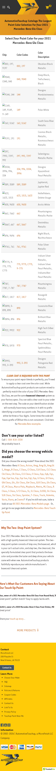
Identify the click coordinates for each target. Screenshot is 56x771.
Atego (7, 469)
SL (28, 491)
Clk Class (16, 474)
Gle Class (30, 482)
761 (18, 246)
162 (18, 123)
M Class (9, 486)
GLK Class (41, 482)
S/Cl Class (21, 491)
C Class (22, 469)
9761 (24, 246)
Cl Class (31, 469)
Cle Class (6, 474)
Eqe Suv (10, 478)
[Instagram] (8, 725)
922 (18, 330)
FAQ (5, 682)
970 (18, 345)
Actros (29, 465)
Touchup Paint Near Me (14, 716)
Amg (35, 465)
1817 (24, 297)
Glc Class (20, 482)
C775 (29, 264)
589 (18, 184)
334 (18, 169)
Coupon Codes (10, 695)
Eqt (30, 478)
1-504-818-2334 (14, 439)
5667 (24, 224)
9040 (24, 79)
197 (23, 66)
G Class (41, 478)
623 (18, 195)
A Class (21, 465)
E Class (35, 474)
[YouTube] (5, 725)
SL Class (35, 491)
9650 (24, 204)
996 (23, 169)
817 (18, 297)
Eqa (42, 474)
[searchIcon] (8, 7)
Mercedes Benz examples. (29, 424)
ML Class (47, 486)
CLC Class (51, 469)
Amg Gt (42, 465)
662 (18, 213)
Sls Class (16, 495)
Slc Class (51, 491)
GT (3, 486)
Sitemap (7, 686)
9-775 (20, 268)
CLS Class (26, 474)
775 (18, 264)
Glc (13, 482)
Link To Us (8, 707)
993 (18, 363)
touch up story (16, 619)
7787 (24, 286)
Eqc (51, 474)
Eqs (17, 478)
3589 (24, 184)
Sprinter (26, 495)
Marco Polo (19, 486)
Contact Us (8, 703)
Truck (42, 495)
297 (18, 156)
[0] (47, 9)
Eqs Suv (23, 478)
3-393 (24, 363)
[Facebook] (2, 725)
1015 (24, 195)
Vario (4, 499)
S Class (11, 491)
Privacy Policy (10, 712)
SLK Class (6, 495)
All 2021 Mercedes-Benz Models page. (31, 503)
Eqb (46, 474)
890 (18, 308)
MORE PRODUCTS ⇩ (28, 630)
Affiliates (8, 699)
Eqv (34, 478)
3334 (28, 169)
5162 (24, 123)
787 (18, 286)
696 (18, 235)
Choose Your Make (12, 677)
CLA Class (40, 469)
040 (18, 79)
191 (18, 138)
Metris (39, 486)
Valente (50, 495)
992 (23, 156)
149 (18, 109)
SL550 (43, 491)
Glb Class (6, 482)
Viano (11, 499)
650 (18, 204)
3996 (19, 173)
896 (18, 319)
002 (18, 66)
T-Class (34, 495)
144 (18, 94)
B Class (14, 469)
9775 (24, 264)
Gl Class (49, 478)
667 (18, 224)
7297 (28, 156)
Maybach (30, 486)
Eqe (3, 478)
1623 (29, 195)
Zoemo (20, 499)
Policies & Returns (12, 690)
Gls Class (51, 482)
